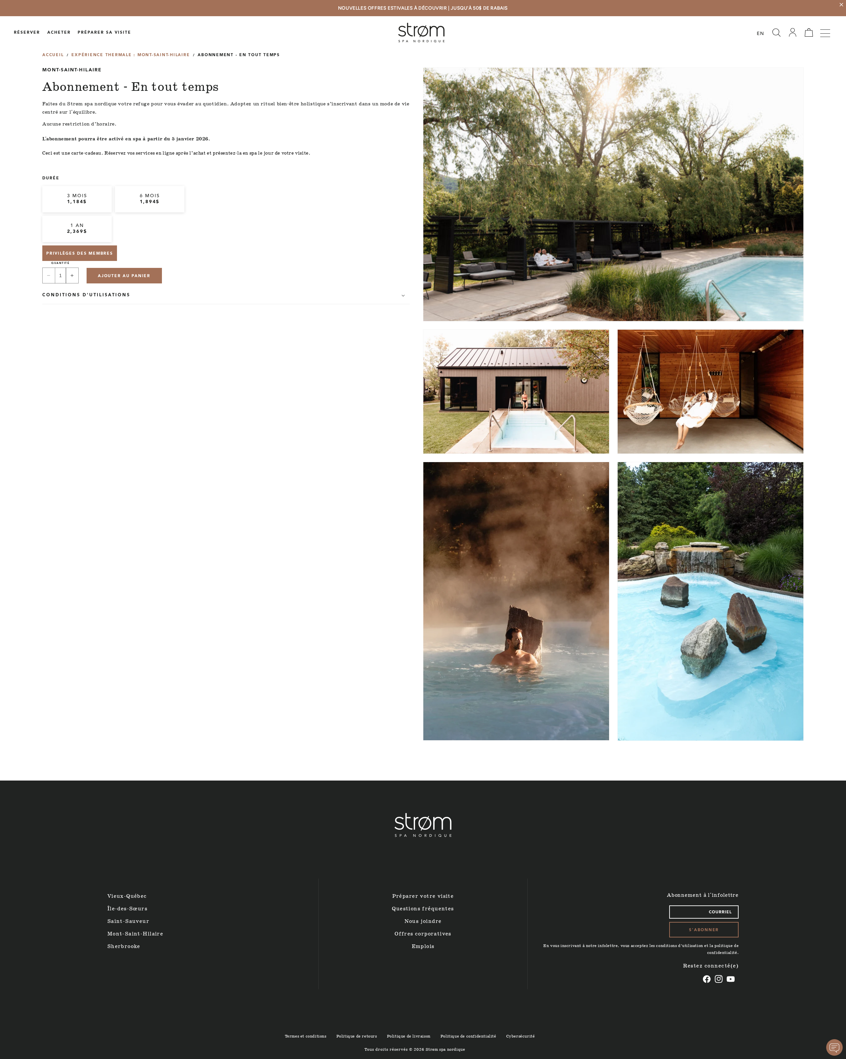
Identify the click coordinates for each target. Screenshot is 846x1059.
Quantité (60, 263)
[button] (776, 32)
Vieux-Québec (127, 896)
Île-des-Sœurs (127, 908)
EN (760, 34)
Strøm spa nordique (445, 1049)
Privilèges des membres (79, 254)
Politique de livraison (409, 1036)
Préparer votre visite (423, 896)
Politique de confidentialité (468, 1036)
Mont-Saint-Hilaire (135, 934)
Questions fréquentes (423, 908)
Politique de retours (356, 1036)
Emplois (423, 946)
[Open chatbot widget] (834, 1047)
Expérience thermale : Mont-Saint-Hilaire (130, 55)
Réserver (27, 33)
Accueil (52, 55)
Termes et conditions (306, 1036)
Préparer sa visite (104, 33)
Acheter (59, 33)
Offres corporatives (423, 934)
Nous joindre (423, 921)
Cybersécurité (520, 1036)
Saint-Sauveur (128, 921)
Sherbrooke (123, 946)
